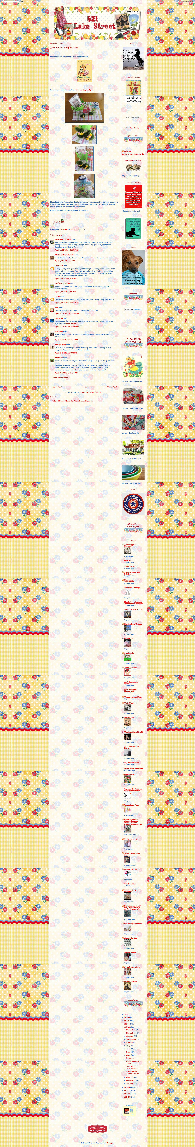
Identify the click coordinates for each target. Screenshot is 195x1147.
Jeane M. (59, 318)
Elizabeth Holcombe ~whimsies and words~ (133, 603)
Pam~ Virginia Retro (63, 239)
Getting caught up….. (132, 1062)
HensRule (128, 638)
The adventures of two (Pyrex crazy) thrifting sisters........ (132, 907)
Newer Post (57, 387)
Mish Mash (129, 703)
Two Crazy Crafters (133, 924)
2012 (127, 1088)
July (128, 1046)
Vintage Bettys (130, 938)
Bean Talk (128, 560)
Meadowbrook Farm (133, 697)
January (130, 1083)
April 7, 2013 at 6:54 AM (66, 373)
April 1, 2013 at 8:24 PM (66, 303)
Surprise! (130, 1058)
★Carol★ (59, 358)
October (130, 1036)
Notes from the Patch (133, 768)
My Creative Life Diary (131, 747)
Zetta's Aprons (130, 981)
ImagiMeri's (129, 653)
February (130, 1080)
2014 (127, 1024)
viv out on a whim (132, 967)
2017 (127, 1014)
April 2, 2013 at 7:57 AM (66, 340)
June (128, 1049)
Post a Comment (60, 378)
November (131, 1033)
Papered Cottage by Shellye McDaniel (133, 789)
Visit (130, 128)
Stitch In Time (130, 884)
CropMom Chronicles (129, 581)
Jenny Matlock (130, 667)
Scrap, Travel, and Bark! (132, 854)
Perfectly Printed (62, 283)
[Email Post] (84, 229)
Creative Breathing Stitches (132, 573)
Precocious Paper (132, 805)
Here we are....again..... (132, 1067)
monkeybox (129, 717)
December (131, 1030)
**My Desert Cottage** (129, 545)
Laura (57, 296)
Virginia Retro (130, 952)
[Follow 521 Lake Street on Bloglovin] (133, 310)
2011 (127, 1091)
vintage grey (60, 344)
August (129, 1042)
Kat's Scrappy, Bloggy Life (130, 690)
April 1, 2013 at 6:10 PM (66, 279)
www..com (129, 1105)
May (128, 1052)
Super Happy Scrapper (130, 890)
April (128, 1055)
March (129, 1077)
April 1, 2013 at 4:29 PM (66, 250)
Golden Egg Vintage (133, 624)
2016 (127, 1017)
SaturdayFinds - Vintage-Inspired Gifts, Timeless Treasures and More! (133, 821)
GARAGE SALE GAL (133, 610)
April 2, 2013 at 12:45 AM (67, 313)
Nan (56, 307)
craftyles (59, 331)
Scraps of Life (130, 869)
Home (84, 387)
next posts (71, 324)
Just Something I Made (131, 683)
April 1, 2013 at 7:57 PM (66, 292)
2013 (127, 1027)
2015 (127, 1021)
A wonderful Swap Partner (132, 1072)
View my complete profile (133, 154)
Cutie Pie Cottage (132, 587)
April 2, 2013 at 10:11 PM (66, 353)
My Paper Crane (131, 762)
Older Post (112, 387)
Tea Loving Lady (83, 90)
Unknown (59, 266)
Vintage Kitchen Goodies (132, 1111)
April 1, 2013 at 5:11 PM (65, 261)
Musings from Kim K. (64, 255)
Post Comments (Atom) (90, 392)
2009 (127, 1097)
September (131, 1039)
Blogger (110, 1143)
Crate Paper (129, 566)
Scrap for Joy (130, 839)
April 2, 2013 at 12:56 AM (67, 327)
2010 (127, 1094)
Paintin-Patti (129, 774)
